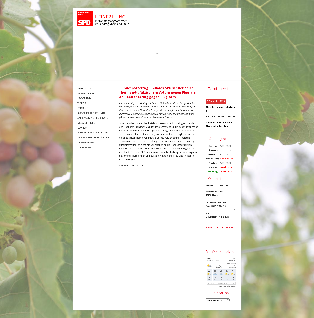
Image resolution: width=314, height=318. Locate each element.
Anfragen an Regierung (92, 117)
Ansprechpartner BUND (92, 132)
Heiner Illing (85, 93)
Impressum (84, 147)
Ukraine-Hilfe (86, 122)
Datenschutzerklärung (93, 137)
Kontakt (83, 127)
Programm (84, 98)
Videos (81, 103)
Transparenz (86, 142)
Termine (82, 108)
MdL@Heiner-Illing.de (217, 216)
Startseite (84, 88)
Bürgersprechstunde (91, 113)
